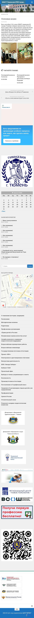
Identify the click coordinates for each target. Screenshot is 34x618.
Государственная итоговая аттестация (14, 351)
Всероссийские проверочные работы (14, 344)
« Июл (3, 211)
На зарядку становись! (10, 257)
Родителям (5, 326)
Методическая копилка (9, 322)
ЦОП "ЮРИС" (27, 613)
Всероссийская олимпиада (10, 347)
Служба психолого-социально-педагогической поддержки (11, 340)
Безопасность (6, 378)
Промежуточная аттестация (11, 381)
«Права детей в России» (9, 332)
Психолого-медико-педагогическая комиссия (13, 404)
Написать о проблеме (11, 141)
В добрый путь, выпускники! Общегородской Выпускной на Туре (13, 251)
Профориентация (7, 393)
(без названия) (8, 225)
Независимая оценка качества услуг (14, 336)
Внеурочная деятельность (10, 361)
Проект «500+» (6, 354)
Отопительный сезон (8, 400)
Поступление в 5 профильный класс (13, 385)
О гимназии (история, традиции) (12, 315)
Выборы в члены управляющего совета (15, 374)
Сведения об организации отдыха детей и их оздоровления (17, 388)
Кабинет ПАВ (5, 368)
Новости (4, 14)
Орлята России (6, 396)
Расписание (5, 319)
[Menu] (32, 2)
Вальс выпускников (10, 220)
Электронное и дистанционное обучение (15, 358)
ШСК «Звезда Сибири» (8, 364)
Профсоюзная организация (10, 329)
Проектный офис (7, 371)
